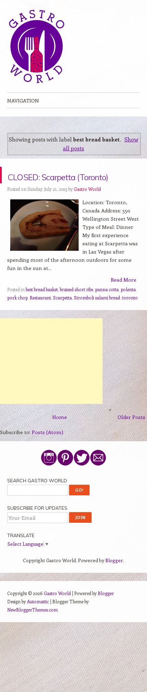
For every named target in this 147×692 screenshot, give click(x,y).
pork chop (17, 314)
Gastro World (87, 205)
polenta (128, 306)
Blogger (114, 576)
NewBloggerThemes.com (32, 626)
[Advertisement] (51, 377)
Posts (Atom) (47, 448)
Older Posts (131, 433)
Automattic (38, 618)
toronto (130, 314)
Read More (123, 296)
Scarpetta (62, 314)
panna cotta (107, 306)
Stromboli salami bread (97, 314)
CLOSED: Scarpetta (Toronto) (66, 183)
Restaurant (40, 314)
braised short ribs (76, 306)
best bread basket (42, 306)
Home (59, 433)
